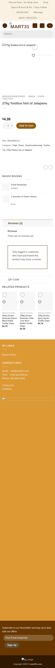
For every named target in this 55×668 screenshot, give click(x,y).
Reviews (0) (15, 223)
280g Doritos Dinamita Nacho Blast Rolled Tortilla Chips (9, 319)
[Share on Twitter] (15, 156)
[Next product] (4, 113)
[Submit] (49, 34)
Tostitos (7, 99)
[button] (4, 25)
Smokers (6, 389)
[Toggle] (5, 223)
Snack (31, 96)
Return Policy (9, 354)
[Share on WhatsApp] (4, 156)
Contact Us (8, 385)
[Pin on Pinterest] (26, 156)
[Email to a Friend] (20, 156)
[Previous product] (10, 113)
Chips (41, 96)
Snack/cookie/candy (13, 96)
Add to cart (26, 125)
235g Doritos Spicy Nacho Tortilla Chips (44, 318)
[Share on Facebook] (10, 156)
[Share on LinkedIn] (31, 156)
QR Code (13, 279)
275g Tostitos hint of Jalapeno (19, 150)
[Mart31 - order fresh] (20, 25)
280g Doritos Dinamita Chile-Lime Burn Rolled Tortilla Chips (27, 321)
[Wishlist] (35, 25)
